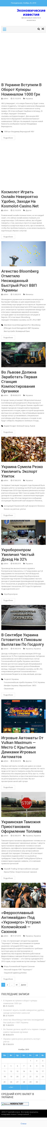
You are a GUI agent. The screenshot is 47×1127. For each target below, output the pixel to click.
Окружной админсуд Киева (15, 972)
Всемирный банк (23, 331)
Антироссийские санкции (27, 869)
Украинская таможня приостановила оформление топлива (21, 827)
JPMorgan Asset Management (15, 328)
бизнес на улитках (11, 509)
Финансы (29, 294)
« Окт (11, 1087)
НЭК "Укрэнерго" (25, 969)
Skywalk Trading (10, 869)
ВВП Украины (33, 328)
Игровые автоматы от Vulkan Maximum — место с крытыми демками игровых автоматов (22, 747)
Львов (32, 426)
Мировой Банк (25, 685)
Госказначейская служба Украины (18, 682)
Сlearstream (9, 688)
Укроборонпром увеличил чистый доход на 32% (17, 555)
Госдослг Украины (11, 679)
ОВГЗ (34, 685)
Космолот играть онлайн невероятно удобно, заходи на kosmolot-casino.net (20, 199)
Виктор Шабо (9, 331)
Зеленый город (22, 426)
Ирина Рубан (9, 872)
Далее (23, 985)
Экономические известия (31, 12)
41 (17, 985)
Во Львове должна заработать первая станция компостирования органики (19, 381)
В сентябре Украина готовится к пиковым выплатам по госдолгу (22, 640)
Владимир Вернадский (20, 131)
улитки (23, 509)
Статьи (23, 1124)
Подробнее (8, 138)
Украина (29, 98)
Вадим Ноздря (10, 426)
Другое (28, 210)
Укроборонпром (10, 594)
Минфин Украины (11, 685)
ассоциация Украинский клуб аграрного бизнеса (24, 506)
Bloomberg (36, 325)
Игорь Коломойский (12, 966)
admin (5, 98)
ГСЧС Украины (39, 682)
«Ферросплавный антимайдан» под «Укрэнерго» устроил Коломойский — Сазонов (21, 922)
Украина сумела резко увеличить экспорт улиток (22, 471)
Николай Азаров (11, 969)
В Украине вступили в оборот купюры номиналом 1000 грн (21, 89)
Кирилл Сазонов (28, 966)
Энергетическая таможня (26, 872)
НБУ (32, 131)
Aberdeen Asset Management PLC (17, 325)
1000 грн (7, 131)
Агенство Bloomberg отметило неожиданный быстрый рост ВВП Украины (20, 280)
